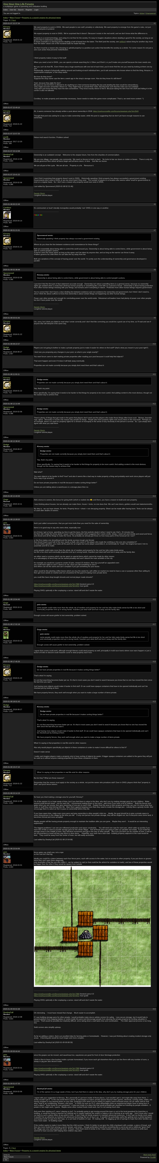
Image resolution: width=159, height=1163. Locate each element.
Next (14, 20)
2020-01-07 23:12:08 (11, 151)
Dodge (6, 347)
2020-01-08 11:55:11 (11, 374)
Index (5, 10)
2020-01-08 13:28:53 (11, 519)
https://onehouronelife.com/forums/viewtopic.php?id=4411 (56, 586)
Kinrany (6, 27)
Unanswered (151, 13)
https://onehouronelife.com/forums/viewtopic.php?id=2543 (116, 111)
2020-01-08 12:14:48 (11, 404)
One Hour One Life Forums (18, 4)
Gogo (5, 499)
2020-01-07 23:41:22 (11, 175)
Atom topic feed (149, 1155)
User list (13, 10)
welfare (122, 42)
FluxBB (153, 1157)
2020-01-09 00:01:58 (11, 1009)
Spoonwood (8, 178)
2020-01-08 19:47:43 (11, 767)
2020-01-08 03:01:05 (11, 318)
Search (21, 10)
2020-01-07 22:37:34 (11, 23)
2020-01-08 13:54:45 (11, 599)
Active (141, 13)
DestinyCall (8, 154)
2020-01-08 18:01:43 (11, 701)
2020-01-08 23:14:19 (11, 793)
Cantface (7, 208)
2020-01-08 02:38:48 (11, 270)
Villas (5, 628)
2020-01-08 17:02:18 (11, 624)
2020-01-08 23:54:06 (11, 849)
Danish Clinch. (39, 193)
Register (29, 10)
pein (5, 523)
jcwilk (5, 137)
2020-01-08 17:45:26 (11, 661)
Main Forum (15, 18)
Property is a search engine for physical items (41, 18)
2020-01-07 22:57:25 (11, 134)
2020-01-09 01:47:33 (11, 1084)
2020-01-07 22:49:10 (11, 107)
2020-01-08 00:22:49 (11, 204)
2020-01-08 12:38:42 (11, 441)
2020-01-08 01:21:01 (11, 230)
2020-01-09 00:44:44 (11, 1051)
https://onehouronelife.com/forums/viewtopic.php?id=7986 (56, 584)
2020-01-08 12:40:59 (11, 496)
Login (36, 10)
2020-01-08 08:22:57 (11, 344)
